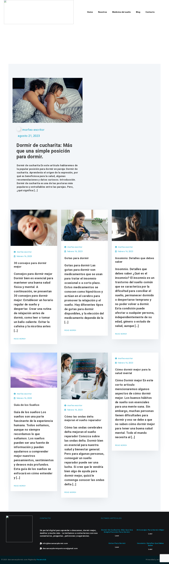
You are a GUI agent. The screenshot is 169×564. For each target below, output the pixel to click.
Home (90, 12)
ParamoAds (41, 560)
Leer (117, 536)
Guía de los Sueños (26, 405)
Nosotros (102, 12)
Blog (138, 12)
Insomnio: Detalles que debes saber (150, 544)
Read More (19, 339)
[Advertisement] (84, 44)
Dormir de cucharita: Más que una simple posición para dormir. (44, 151)
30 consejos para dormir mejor (150, 530)
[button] (160, 11)
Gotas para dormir (76, 258)
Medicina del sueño (121, 12)
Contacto (150, 12)
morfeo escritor (33, 129)
